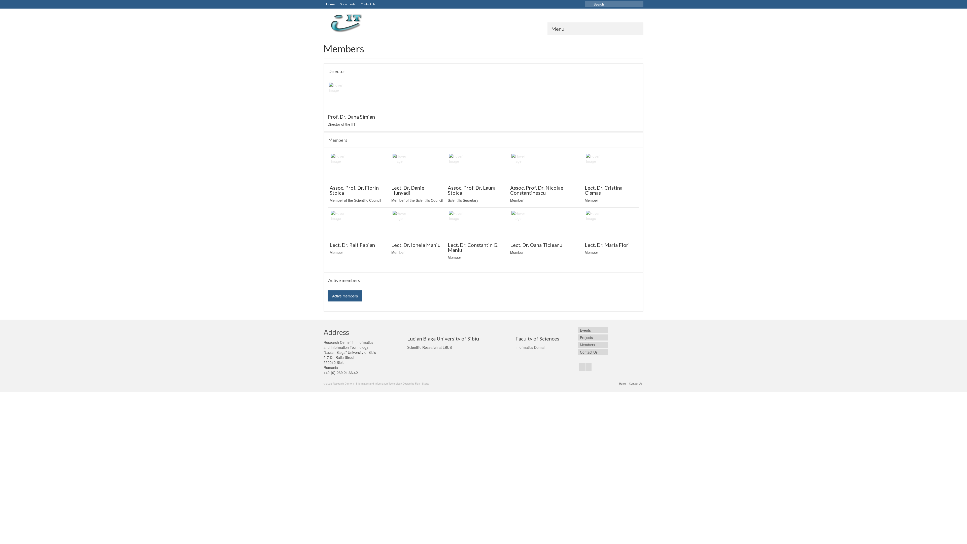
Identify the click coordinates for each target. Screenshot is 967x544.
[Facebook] (582, 367)
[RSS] (588, 367)
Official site (341, 103)
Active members (345, 295)
